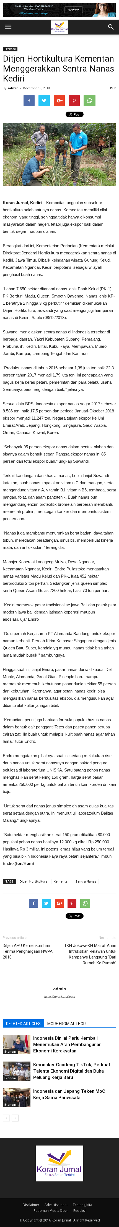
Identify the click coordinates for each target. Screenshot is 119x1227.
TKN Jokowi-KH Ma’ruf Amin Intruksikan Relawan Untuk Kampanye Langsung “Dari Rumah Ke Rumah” (90, 954)
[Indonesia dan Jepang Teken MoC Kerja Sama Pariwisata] (16, 1097)
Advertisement (56, 1204)
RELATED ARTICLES (23, 1023)
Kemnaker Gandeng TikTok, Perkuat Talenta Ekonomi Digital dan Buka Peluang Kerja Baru (71, 1071)
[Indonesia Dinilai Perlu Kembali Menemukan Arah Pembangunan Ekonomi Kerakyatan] (16, 1044)
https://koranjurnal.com (59, 996)
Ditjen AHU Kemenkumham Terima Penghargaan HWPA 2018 (28, 951)
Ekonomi (10, 49)
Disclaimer (31, 1204)
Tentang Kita (82, 1204)
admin (13, 88)
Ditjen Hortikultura (34, 881)
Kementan (61, 881)
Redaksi (79, 1210)
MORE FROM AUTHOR (66, 1023)
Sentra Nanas (86, 881)
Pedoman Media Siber (50, 1210)
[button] (111, 27)
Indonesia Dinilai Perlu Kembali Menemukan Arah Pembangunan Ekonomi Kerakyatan (67, 1044)
